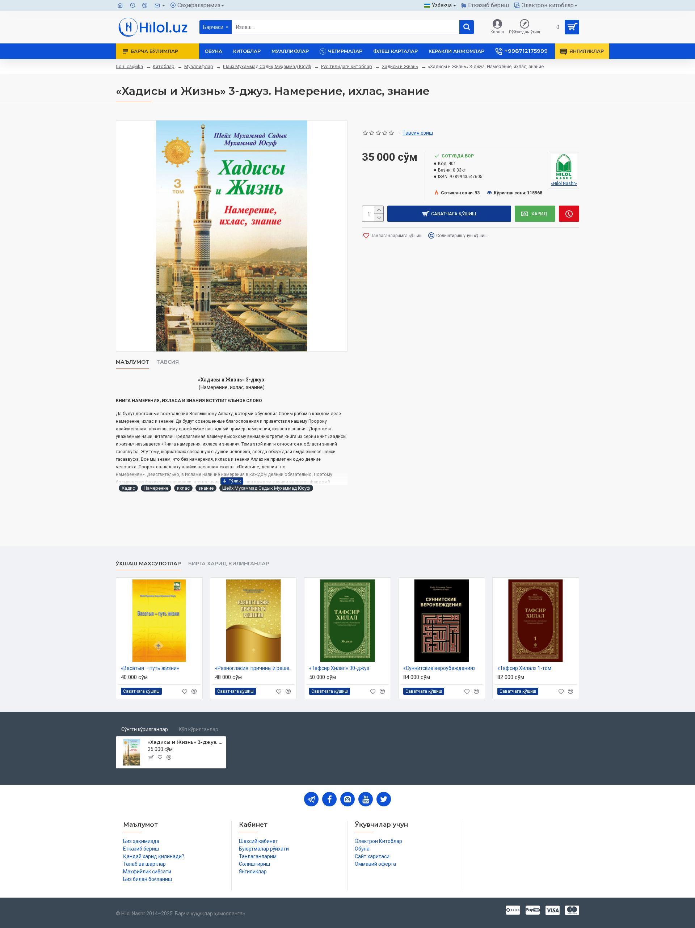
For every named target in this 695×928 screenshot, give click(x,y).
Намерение (156, 488)
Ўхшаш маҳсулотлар (148, 564)
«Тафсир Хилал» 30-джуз (339, 668)
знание (206, 488)
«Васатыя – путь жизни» (150, 668)
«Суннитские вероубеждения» (439, 668)
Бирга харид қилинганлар (228, 564)
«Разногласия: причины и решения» (255, 668)
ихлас (183, 488)
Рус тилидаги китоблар (346, 66)
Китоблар (163, 66)
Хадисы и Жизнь (400, 66)
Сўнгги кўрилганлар (144, 729)
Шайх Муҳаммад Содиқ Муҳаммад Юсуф (267, 66)
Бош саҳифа (129, 66)
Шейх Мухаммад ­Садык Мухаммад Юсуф (266, 488)
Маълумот (132, 362)
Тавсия (167, 362)
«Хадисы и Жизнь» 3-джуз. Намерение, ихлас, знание (185, 742)
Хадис (128, 488)
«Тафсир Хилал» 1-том (524, 668)
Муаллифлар (198, 66)
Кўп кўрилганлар (198, 729)
